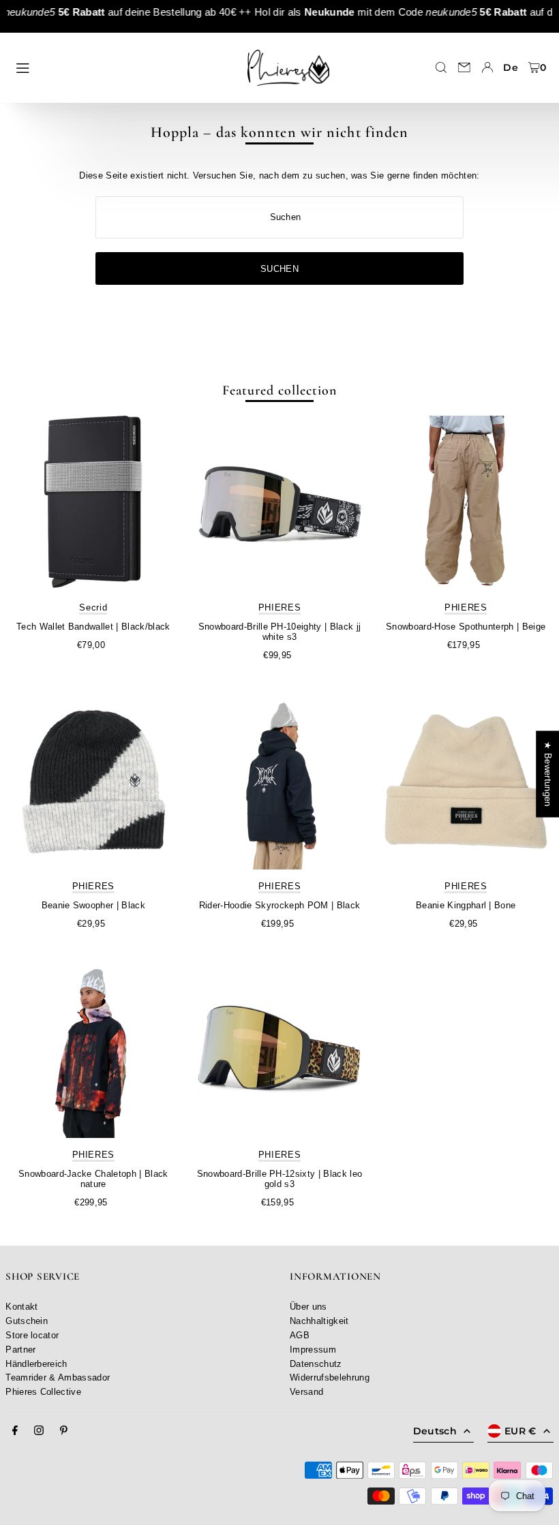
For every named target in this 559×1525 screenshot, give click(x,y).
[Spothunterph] (466, 503)
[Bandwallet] (93, 503)
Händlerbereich (36, 1364)
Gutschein (26, 1321)
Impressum (313, 1349)
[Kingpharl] (466, 781)
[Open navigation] (121, 66)
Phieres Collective (43, 1392)
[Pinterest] (63, 1431)
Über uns (308, 1306)
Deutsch (435, 1431)
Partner (20, 1349)
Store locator (32, 1335)
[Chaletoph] (93, 1050)
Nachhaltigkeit (319, 1321)
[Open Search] (441, 67)
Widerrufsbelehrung (329, 1377)
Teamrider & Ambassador (57, 1377)
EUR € (520, 1431)
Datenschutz (316, 1364)
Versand (306, 1392)
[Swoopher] (93, 781)
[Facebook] (15, 1431)
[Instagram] (39, 1431)
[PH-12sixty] (279, 1050)
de (510, 67)
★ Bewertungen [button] (548, 773)
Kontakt (21, 1306)
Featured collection (279, 390)
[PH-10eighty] (279, 503)
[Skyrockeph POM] (279, 781)
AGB (299, 1335)
